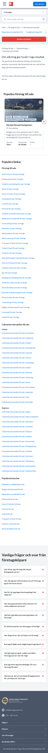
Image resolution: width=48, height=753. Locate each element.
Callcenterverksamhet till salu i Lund (15, 397)
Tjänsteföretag (22, 48)
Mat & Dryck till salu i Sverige (13, 174)
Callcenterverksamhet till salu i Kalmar (16, 367)
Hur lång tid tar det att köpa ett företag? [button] (21, 635)
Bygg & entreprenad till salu (12, 489)
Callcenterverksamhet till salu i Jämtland (17, 426)
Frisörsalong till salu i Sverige (13, 223)
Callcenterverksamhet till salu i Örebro (16, 358)
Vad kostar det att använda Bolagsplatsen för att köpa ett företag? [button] (22, 677)
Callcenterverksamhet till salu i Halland (17, 436)
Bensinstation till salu (10, 499)
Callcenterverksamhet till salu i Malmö (16, 343)
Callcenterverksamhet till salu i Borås (16, 382)
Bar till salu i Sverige (9, 273)
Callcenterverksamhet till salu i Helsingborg (18, 348)
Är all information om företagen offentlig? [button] (22, 626)
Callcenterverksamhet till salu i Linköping (17, 377)
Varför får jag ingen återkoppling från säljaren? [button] (20, 593)
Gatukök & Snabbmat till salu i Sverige (16, 214)
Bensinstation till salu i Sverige (13, 233)
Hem (4, 27)
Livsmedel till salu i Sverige (12, 312)
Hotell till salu (7, 514)
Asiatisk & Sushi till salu (11, 524)
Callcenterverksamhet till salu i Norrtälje (17, 402)
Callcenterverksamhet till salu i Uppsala (17, 353)
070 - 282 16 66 (12, 715)
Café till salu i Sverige (10, 204)
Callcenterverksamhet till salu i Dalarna (17, 431)
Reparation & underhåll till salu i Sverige (17, 218)
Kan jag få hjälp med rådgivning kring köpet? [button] (22, 644)
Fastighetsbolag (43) (34, 32)
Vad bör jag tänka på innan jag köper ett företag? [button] (21, 616)
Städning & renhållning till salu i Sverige (16, 278)
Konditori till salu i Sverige (12, 253)
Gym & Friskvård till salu (11, 504)
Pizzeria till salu (8, 509)
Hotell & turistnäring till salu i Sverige (16, 184)
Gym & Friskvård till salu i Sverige (14, 263)
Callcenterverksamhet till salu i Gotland (17, 451)
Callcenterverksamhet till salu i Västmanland (18, 466)
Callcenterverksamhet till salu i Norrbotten (18, 441)
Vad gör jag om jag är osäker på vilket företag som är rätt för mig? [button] (20, 654)
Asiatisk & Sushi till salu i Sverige (14, 268)
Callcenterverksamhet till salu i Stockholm (18, 333)
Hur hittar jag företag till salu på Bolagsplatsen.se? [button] (17, 570)
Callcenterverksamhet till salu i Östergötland (19, 446)
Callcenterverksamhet (30, 27)
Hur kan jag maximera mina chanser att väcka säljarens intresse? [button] (20, 605)
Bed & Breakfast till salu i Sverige (14, 287)
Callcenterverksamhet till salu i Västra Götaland (20, 417)
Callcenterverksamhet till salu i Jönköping (18, 362)
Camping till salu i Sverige (11, 199)
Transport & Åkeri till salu (11, 519)
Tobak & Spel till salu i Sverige (13, 248)
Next (44, 121)
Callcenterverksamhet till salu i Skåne (16, 412)
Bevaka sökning (24, 39)
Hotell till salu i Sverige (10, 317)
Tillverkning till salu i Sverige (13, 302)
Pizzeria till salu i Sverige (11, 209)
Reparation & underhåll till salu (13, 494)
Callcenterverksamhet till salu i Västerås (17, 372)
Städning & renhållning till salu (13, 484)
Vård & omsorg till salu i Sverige (14, 238)
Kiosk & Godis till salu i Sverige (13, 194)
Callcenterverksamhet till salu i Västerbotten (19, 471)
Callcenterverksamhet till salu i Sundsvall (17, 392)
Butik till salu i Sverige (10, 189)
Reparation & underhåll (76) (12, 32)
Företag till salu (14, 27)
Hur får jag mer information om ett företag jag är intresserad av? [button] (22, 582)
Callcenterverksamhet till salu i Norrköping (18, 387)
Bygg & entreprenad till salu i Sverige (16, 307)
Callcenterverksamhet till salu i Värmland (17, 422)
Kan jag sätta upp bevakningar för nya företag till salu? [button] (20, 665)
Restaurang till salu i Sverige (12, 179)
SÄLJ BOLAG (39, 4)
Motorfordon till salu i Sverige (13, 297)
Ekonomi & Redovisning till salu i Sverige (17, 292)
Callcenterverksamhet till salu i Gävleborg (18, 461)
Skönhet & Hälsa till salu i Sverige (14, 283)
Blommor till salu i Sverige (12, 228)
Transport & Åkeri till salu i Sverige (15, 243)
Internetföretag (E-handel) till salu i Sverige (18, 258)
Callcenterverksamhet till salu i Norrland (17, 456)
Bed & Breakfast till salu (11, 529)
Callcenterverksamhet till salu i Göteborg (17, 338)
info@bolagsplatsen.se (14, 710)
